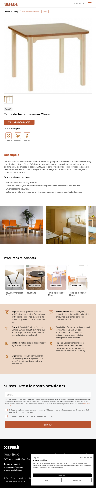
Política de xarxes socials (16, 481)
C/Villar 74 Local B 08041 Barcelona (20, 459)
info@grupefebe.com (14, 467)
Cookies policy (86, 458)
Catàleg (14, 11)
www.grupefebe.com (13, 470)
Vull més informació (19, 122)
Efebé (7, 11)
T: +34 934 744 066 (12, 464)
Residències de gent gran (30, 11)
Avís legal (22, 478)
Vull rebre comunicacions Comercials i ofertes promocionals (30, 416)
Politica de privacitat (53, 410)
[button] (37, 457)
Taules (45, 11)
